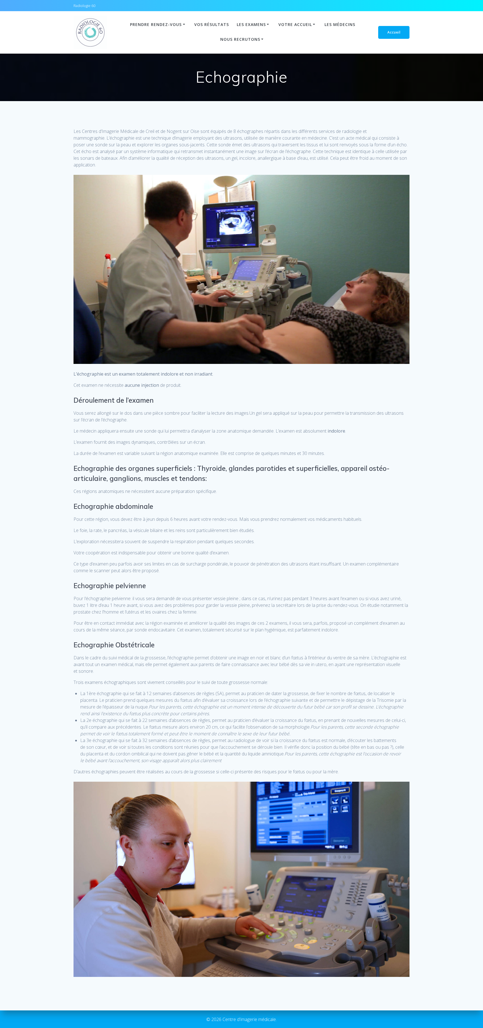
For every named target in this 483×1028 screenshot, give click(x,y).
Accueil (394, 32)
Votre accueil (295, 24)
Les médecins (340, 24)
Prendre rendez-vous (156, 24)
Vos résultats (211, 24)
